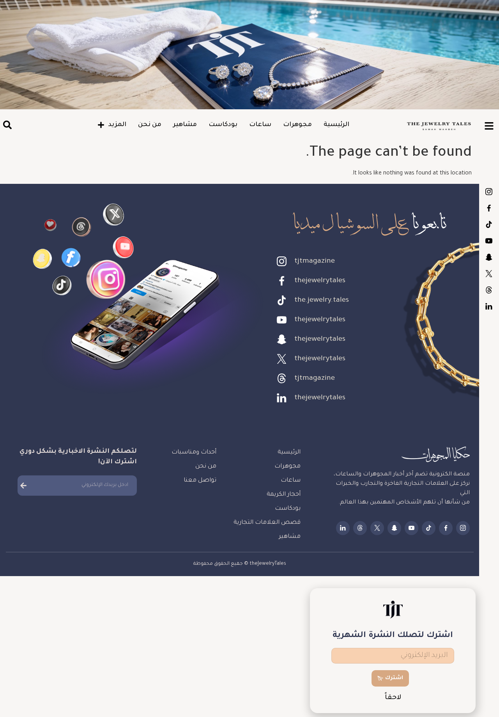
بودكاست (223, 124)
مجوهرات (297, 124)
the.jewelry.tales (488, 224)
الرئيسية (336, 124)
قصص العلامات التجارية (267, 523)
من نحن (149, 124)
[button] (7, 125)
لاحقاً (393, 698)
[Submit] (23, 485)
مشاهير (185, 124)
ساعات (260, 124)
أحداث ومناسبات (194, 452)
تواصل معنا (200, 480)
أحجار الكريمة (284, 494)
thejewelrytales (488, 208)
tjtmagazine (488, 192)
